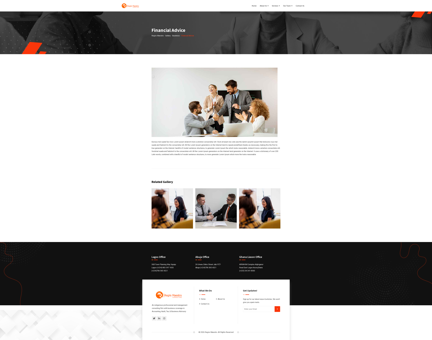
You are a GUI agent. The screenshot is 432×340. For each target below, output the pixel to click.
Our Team (287, 6)
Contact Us (300, 6)
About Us (263, 6)
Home (254, 6)
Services (275, 6)
